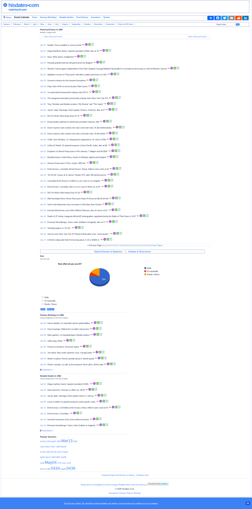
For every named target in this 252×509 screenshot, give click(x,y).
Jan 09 (43, 145)
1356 (58, 447)
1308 (53, 457)
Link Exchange (110, 485)
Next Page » (157, 245)
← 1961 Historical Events (51, 37)
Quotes (106, 17)
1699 (42, 463)
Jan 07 (43, 116)
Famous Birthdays (48, 17)
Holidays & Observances (139, 251)
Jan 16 (43, 216)
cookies (138, 503)
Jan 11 (43, 157)
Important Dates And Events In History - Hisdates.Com (125, 475)
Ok (248, 503)
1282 (48, 452)
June (49, 24)
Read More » (47, 370)
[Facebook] (217, 18)
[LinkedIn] (245, 18)
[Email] (231, 18)
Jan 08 (43, 128)
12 (135, 245)
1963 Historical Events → (198, 37)
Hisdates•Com (23, 5)
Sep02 (53, 441)
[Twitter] (224, 18)
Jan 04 (43, 92)
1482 (48, 469)
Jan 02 (43, 74)
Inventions (96, 17)
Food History (82, 17)
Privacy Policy (126, 493)
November (98, 24)
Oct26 (42, 452)
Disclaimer (113, 493)
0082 (58, 457)
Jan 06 (43, 110)
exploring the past (18, 9)
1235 (48, 441)
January (6, 24)
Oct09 (42, 441)
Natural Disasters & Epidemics (108, 251)
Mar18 (63, 447)
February (17, 24)
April (35, 24)
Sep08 (63, 457)
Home (8, 17)
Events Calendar (21, 17)
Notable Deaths (66, 17)
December (110, 24)
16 (150, 245)
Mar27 (48, 447)
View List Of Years (125, 24)
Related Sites (124, 485)
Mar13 (67, 441)
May (42, 24)
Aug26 (63, 469)
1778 (59, 463)
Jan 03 (43, 80)
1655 (59, 441)
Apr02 (42, 457)
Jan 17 (43, 240)
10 (128, 245)
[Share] (210, 18)
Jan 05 (43, 104)
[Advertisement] (243, 70)
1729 (69, 463)
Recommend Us (139, 485)
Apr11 (48, 457)
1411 (64, 463)
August (65, 24)
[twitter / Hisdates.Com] (158, 485)
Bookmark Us (87, 485)
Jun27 (59, 452)
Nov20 (53, 452)
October (87, 24)
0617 (53, 447)
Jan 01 (43, 45)
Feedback (98, 485)
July (57, 24)
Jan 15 (43, 198)
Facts (34, 17)
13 (139, 245)
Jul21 (42, 447)
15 (146, 245)
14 (142, 245)
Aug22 (65, 452)
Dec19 (43, 469)
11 (131, 245)
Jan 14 (43, 193)
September (76, 24)
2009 (75, 441)
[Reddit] (238, 18)
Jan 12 (43, 169)
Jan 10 (43, 151)
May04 (51, 462)
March (26, 24)
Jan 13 (43, 175)
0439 (70, 468)
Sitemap (137, 493)
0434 (55, 468)
